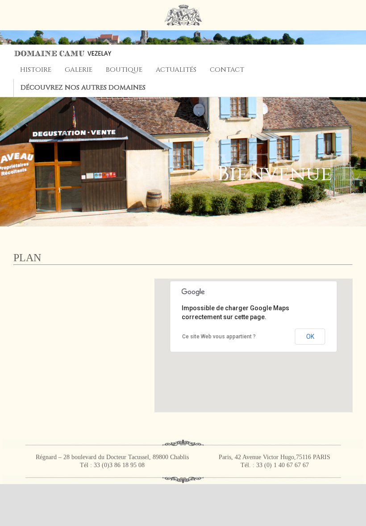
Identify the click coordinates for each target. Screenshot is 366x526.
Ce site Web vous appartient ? (219, 336)
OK (310, 336)
